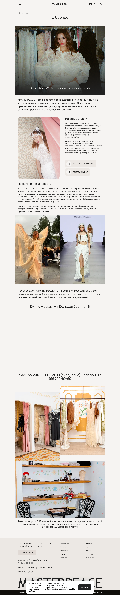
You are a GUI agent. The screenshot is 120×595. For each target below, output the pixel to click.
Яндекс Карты (45, 567)
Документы (89, 558)
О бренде (88, 543)
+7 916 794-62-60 (26, 571)
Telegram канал (80, 172)
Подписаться (27, 552)
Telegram (22, 567)
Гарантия (64, 558)
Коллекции (64, 543)
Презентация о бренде (83, 164)
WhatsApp (32, 567)
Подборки (64, 550)
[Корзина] (90, 4)
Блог (87, 547)
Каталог (63, 547)
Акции (62, 554)
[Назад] (19, 13)
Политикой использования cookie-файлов (52, 590)
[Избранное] (95, 4)
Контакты (88, 550)
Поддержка (89, 554)
